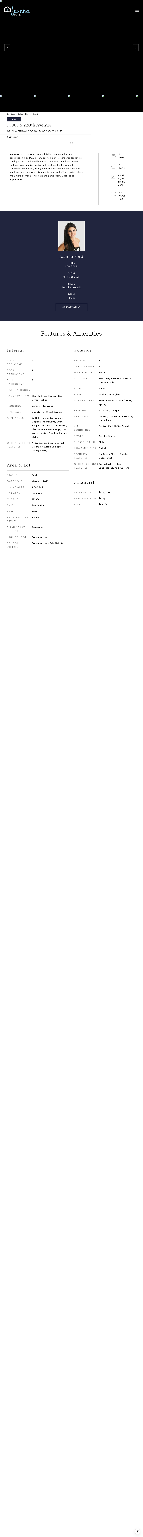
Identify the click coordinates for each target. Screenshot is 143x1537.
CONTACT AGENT (71, 307)
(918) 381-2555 (71, 277)
